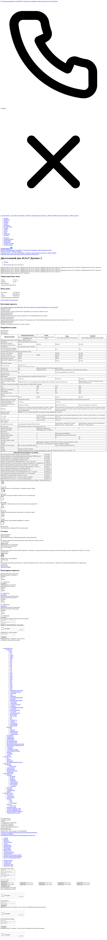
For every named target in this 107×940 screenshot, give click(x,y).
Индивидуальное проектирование (13, 856)
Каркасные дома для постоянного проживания (29, 307)
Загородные (10, 735)
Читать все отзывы (6, 567)
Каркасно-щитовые (12, 770)
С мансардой (13, 723)
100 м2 (8, 755)
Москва (22, 215)
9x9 (11, 683)
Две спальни (13, 715)
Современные (10, 738)
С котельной (13, 701)
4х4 (8, 758)
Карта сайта (16, 835)
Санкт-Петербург (5, 215)
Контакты (6, 237)
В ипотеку (13, 699)
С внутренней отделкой (13, 751)
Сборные (12, 730)
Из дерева (12, 776)
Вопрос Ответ (7, 850)
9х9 (11, 718)
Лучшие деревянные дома (14, 808)
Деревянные (10, 737)
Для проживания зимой (16, 697)
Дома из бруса (14, 254)
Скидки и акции (8, 244)
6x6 (11, 662)
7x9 (11, 670)
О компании (7, 242)
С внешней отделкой (12, 749)
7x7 (11, 668)
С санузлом (13, 711)
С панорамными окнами (16, 707)
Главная (6, 838)
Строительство (14, 734)
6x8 (11, 665)
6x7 (11, 663)
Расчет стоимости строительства (9, 300)
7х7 (11, 654)
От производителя (12, 742)
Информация (7, 845)
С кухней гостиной (15, 704)
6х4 (11, 651)
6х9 (11, 801)
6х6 (11, 652)
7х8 (11, 672)
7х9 (11, 717)
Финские (9, 752)
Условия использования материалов (10, 832)
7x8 (11, 669)
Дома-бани (13, 696)
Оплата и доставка (9, 243)
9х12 (11, 687)
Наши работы (7, 240)
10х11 (11, 656)
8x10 (11, 673)
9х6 (11, 689)
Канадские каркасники (16, 700)
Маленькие (10, 760)
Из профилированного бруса (14, 762)
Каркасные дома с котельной (50, 307)
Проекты (9, 649)
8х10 (11, 676)
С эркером (9, 748)
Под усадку (13, 805)
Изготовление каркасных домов (15, 744)
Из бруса (12, 777)
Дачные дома (7, 763)
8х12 (11, 679)
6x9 (11, 666)
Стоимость (10, 789)
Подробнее (4, 583)
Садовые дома (35, 254)
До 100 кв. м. (13, 720)
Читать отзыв (4, 543)
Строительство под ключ (13, 812)
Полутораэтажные (15, 710)
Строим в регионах (9, 852)
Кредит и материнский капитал (12, 857)
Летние (9, 759)
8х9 (11, 682)
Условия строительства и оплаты (12, 854)
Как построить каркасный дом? (15, 745)
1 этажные (13, 786)
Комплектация (8, 846)
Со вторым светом (15, 713)
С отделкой (13, 708)
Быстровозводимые (12, 741)
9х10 (11, 685)
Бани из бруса (21, 254)
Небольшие (13, 780)
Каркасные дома (5, 254)
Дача (11, 694)
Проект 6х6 (13, 766)
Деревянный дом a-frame (16, 690)
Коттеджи (28, 254)
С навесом (13, 706)
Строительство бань (15, 692)
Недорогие (10, 794)
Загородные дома (8, 773)
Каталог (6, 839)
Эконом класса (14, 731)
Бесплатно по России (40, 215)
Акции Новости (8, 853)
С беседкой (13, 693)
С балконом (10, 746)
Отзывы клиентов (8, 239)
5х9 (11, 661)
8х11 (11, 678)
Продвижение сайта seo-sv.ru (27, 835)
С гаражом (10, 753)
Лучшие (12, 721)
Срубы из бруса (8, 842)
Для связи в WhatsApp (62, 215)
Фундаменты (7, 847)
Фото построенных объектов (14, 811)
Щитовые (9, 727)
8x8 (11, 675)
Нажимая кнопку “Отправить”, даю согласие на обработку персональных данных (24, 907)
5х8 (11, 659)
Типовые (12, 779)
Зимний (9, 791)
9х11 (11, 686)
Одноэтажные (14, 724)
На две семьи (13, 714)
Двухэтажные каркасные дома (9, 307)
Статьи (6, 843)
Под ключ (9, 787)
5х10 (11, 658)
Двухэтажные (13, 725)
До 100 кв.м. (13, 803)
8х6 (11, 680)
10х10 (11, 655)
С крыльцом (13, 703)
